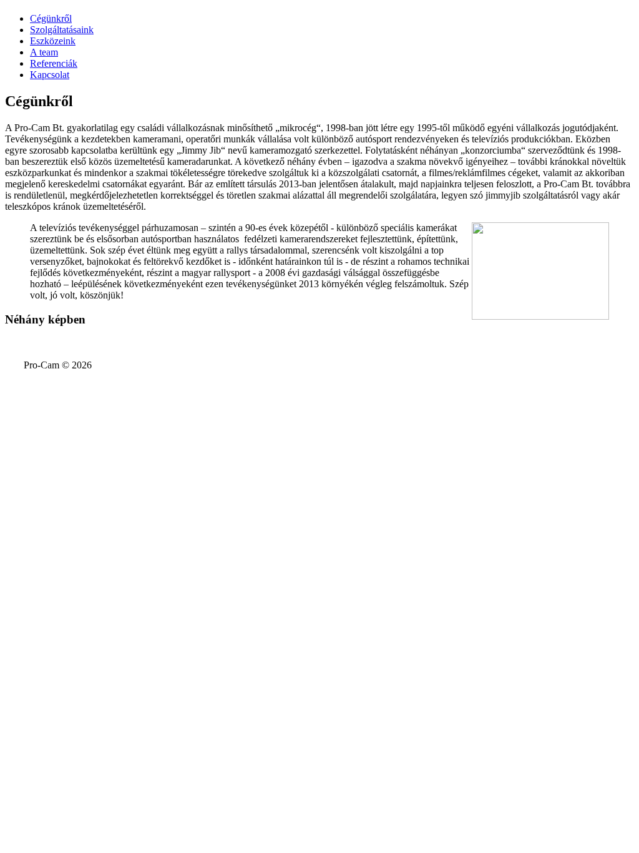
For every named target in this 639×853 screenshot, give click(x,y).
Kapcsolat (49, 74)
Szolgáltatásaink (62, 29)
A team (44, 52)
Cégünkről (51, 18)
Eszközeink (53, 41)
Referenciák (53, 63)
